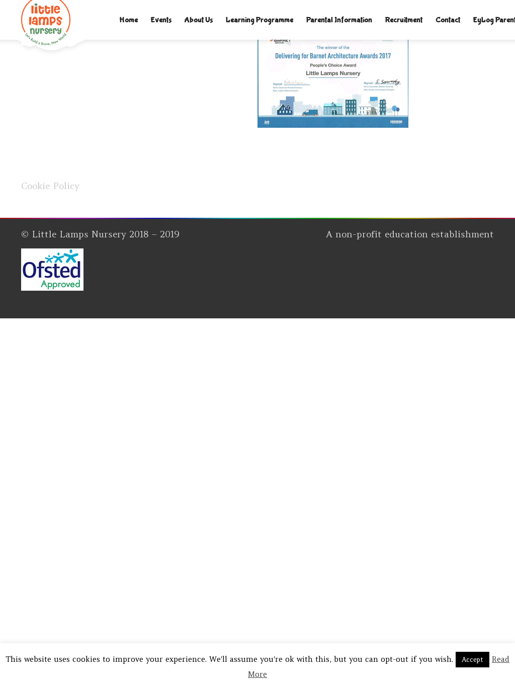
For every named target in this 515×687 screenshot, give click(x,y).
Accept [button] (472, 659)
